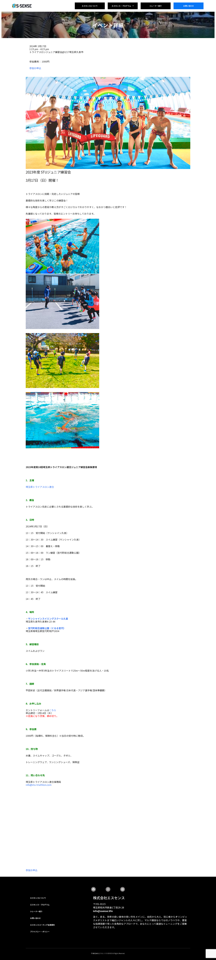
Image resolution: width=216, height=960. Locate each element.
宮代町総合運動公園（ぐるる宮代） (47, 628)
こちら (52, 710)
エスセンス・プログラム (121, 6)
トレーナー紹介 (155, 6)
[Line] (122, 889)
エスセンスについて (90, 6)
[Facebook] (93, 889)
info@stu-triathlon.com (39, 785)
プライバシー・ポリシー (40, 931)
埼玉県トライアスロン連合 (40, 487)
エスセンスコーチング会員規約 (42, 925)
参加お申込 (35, 68)
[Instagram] (108, 889)
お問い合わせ (188, 6)
